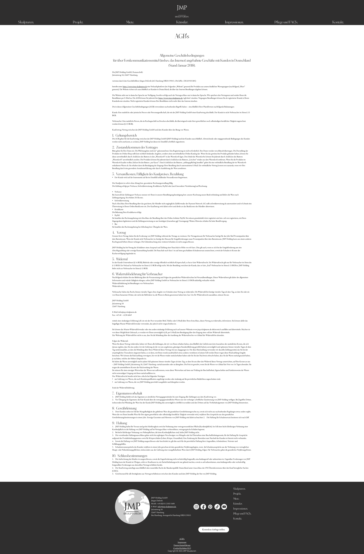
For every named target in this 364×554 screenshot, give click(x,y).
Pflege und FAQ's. (240, 513)
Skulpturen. (239, 488)
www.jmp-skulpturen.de (202, 329)
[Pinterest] (210, 506)
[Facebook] (203, 506)
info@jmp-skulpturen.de (127, 312)
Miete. (236, 498)
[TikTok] (217, 506)
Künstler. (238, 503)
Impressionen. (240, 508)
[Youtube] (224, 506)
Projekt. (237, 493)
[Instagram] (196, 506)
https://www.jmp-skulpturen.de (135, 86)
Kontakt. (237, 518)
